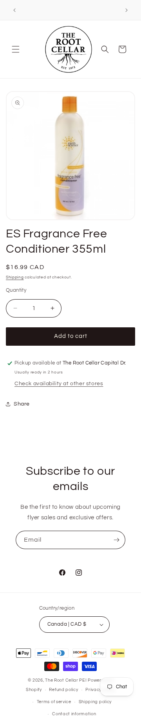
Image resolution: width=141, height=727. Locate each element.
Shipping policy (95, 702)
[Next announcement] (126, 10)
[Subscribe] (116, 540)
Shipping (15, 277)
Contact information (74, 714)
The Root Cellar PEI (66, 680)
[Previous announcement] (14, 10)
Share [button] (22, 404)
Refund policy (63, 690)
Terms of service (54, 702)
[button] (15, 49)
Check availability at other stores (58, 383)
